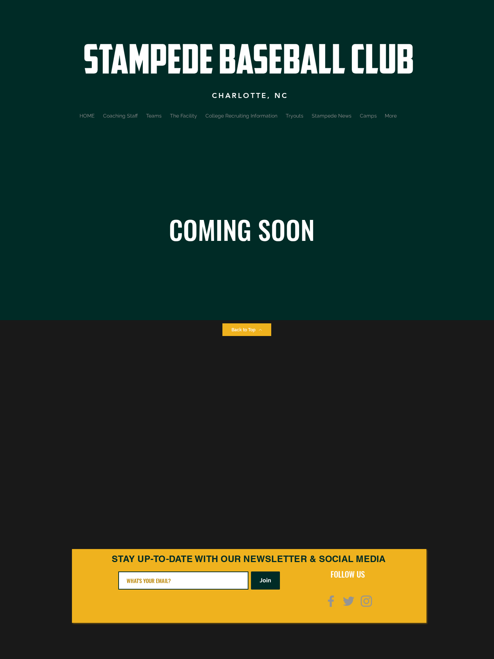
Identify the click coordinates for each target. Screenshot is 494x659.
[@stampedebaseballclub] (366, 601)
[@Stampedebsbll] (348, 601)
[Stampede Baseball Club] (330, 601)
